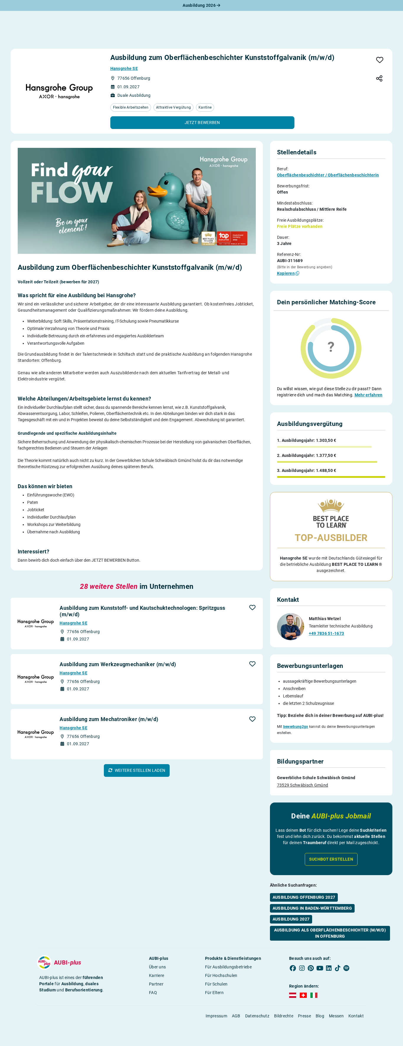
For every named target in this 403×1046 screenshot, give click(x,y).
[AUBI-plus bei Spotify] (346, 968)
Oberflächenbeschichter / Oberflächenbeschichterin (328, 175)
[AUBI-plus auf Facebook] (293, 968)
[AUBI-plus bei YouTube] (320, 968)
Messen (336, 1016)
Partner (156, 984)
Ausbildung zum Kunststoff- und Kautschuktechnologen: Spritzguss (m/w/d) (142, 611)
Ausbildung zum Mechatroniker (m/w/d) (109, 719)
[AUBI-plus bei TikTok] (337, 968)
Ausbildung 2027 (291, 919)
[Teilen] (379, 79)
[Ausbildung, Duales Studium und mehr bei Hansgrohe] (59, 91)
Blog (320, 1016)
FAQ (153, 992)
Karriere (156, 975)
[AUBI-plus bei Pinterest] (311, 968)
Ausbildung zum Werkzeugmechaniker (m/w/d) (118, 664)
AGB (236, 1016)
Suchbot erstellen (331, 859)
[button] (202, 122)
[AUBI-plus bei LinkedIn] (328, 968)
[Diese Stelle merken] (380, 60)
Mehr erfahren (369, 395)
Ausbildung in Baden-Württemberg (312, 908)
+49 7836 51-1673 (326, 633)
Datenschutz (257, 1016)
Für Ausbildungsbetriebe (228, 967)
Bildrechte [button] (283, 1016)
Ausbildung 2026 (200, 5)
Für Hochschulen (221, 975)
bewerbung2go (295, 727)
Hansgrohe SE (124, 68)
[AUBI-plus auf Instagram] (302, 968)
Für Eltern (214, 992)
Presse (304, 1016)
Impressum (216, 1016)
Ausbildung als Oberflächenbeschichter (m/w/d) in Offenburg (330, 933)
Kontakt (356, 1016)
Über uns (157, 967)
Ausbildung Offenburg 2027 (304, 897)
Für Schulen (216, 984)
